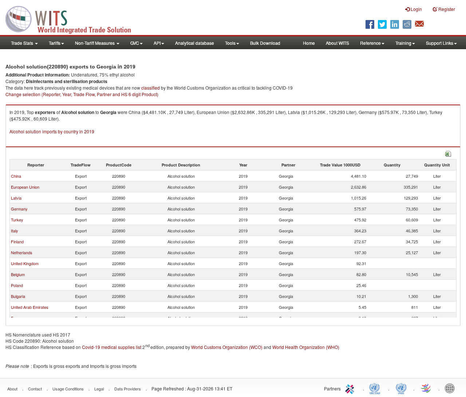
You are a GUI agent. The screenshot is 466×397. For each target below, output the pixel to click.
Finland (17, 241)
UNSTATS (401, 388)
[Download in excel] (448, 153)
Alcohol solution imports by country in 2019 (51, 131)
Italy (14, 230)
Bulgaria (18, 296)
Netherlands (21, 252)
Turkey (17, 220)
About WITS (337, 43)
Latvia (16, 198)
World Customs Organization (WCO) (226, 347)
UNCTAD (376, 388)
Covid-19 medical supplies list (111, 347)
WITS (73, 18)
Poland (17, 285)
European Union (25, 187)
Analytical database (194, 43)
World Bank (451, 388)
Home (309, 43)
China (16, 176)
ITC (351, 388)
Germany (19, 209)
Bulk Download (265, 43)
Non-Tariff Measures (95, 43)
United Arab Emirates (29, 307)
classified (150, 87)
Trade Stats (22, 43)
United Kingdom (25, 263)
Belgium (18, 274)
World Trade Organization (426, 388)
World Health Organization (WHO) (305, 347)
